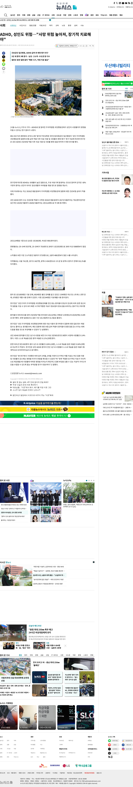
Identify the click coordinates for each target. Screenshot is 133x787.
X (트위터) (115, 749)
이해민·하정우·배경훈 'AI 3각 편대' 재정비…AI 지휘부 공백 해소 (15, 693)
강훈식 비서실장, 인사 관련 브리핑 (11, 512)
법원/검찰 (32, 25)
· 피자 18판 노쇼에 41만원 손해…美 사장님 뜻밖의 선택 (117, 415)
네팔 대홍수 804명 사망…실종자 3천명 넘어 (53, 648)
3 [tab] (91, 480)
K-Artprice (111, 7)
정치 (18, 15)
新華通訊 (90, 744)
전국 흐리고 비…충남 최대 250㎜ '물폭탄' (46, 664)
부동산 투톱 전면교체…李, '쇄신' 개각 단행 (23, 648)
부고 (38, 757)
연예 (81, 15)
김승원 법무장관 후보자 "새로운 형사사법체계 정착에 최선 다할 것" (54, 677)
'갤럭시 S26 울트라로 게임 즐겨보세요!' (13, 516)
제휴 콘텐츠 (113, 15)
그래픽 (61, 744)
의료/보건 (42, 25)
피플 (103, 292)
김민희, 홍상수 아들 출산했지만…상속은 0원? (48, 584)
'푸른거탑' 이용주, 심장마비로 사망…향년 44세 (48, 567)
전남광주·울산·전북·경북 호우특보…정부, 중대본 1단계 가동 (15, 687)
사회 (53, 15)
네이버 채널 (115, 741)
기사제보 (54, 773)
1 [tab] (86, 480)
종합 (20, 655)
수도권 (59, 15)
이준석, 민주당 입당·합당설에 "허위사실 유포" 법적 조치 (54, 690)
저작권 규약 (39, 773)
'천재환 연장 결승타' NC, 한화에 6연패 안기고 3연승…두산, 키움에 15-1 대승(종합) (71, 690)
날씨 (75, 25)
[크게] (92, 45)
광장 (92, 15)
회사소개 (2, 773)
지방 (64, 15)
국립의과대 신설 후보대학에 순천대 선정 (15, 679)
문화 (69, 15)
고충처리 (47, 773)
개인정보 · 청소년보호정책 (74, 773)
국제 (23, 15)
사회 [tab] (126, 88)
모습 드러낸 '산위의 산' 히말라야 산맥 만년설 (14, 509)
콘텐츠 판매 (31, 773)
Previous (1, 646)
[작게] (89, 45)
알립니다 (99, 773)
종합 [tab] (131, 88)
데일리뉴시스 (43, 753)
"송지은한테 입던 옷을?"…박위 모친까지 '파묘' (49, 579)
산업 (38, 15)
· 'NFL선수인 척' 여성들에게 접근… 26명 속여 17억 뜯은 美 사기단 (117, 407)
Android (90, 753)
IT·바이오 (46, 15)
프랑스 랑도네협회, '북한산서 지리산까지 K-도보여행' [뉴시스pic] (78, 506)
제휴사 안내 (22, 773)
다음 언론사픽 (128, 741)
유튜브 (114, 745)
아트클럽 (33, 744)
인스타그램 (128, 749)
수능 (82, 25)
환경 (69, 25)
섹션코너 (33, 753)
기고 (41, 744)
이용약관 (62, 773)
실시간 (12, 15)
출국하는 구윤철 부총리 (8, 520)
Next (65, 646)
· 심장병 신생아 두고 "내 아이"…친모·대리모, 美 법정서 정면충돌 (117, 404)
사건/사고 (22, 25)
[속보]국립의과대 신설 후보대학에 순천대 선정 (17, 20)
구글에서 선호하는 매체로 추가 (67, 46)
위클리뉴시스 (129, 7)
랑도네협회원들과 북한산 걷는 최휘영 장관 (14, 505)
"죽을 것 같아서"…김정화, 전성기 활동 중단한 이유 (49, 571)
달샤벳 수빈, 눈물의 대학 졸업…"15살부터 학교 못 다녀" (49, 575)
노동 (63, 25)
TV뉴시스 (104, 15)
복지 (50, 25)
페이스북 (129, 745)
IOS (89, 757)
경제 (28, 15)
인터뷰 (32, 749)
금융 (33, 15)
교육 (57, 25)
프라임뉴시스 (120, 7)
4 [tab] (93, 480)
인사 (32, 757)
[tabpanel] (78, 496)
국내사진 (61, 740)
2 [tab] (89, 480)
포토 (97, 15)
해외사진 (71, 740)
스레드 (114, 753)
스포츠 (75, 15)
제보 (121, 15)
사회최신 (13, 25)
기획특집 (42, 749)
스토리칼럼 (43, 740)
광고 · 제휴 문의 (11, 773)
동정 (44, 757)
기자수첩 (105, 172)
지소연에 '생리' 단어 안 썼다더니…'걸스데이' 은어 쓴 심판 (71, 677)
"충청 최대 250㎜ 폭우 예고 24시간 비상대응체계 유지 (41, 631)
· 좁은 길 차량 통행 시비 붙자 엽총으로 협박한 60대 (117, 411)
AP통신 (90, 740)
